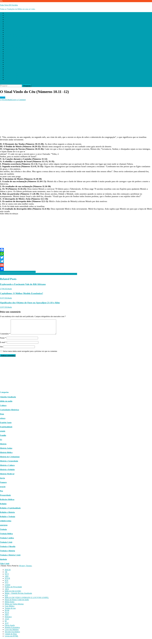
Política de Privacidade (13, 30)
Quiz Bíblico (9, 49)
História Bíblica (6, 452)
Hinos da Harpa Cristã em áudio (17, 43)
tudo (10, 100)
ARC (7, 20)
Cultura (3, 405)
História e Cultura (7, 465)
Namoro (3, 482)
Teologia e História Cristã (10, 555)
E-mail (3, 342)
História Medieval (7, 474)
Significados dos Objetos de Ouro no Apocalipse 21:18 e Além (30, 302)
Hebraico (8, 60)
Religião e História (7, 512)
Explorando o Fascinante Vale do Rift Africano (23, 284)
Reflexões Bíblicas (7, 499)
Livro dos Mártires (12, 73)
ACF (7, 67)
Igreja (2, 478)
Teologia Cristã (6, 542)
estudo (2, 431)
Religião (3, 504)
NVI (6, 26)
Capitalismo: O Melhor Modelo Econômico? (21, 293)
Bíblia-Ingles (9, 45)
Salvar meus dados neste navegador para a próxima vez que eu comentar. (30, 351)
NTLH (7, 22)
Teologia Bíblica (6, 534)
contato (7, 28)
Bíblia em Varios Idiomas (14, 47)
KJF (6, 39)
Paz (1, 491)
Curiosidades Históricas (9, 410)
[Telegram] (76, 261)
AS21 (7, 62)
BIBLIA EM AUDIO (13, 34)
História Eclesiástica (12, 71)
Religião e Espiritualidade (10, 508)
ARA (7, 32)
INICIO (8, 13)
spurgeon (3, 525)
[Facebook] (76, 250)
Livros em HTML (11, 79)
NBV (7, 58)
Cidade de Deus (11, 77)
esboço (2, 98)
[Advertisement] (71, 117)
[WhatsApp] (76, 254)
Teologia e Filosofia (7, 546)
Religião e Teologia (7, 517)
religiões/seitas (5, 521)
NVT (7, 17)
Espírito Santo (6, 423)
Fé (1, 440)
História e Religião (7, 470)
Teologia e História (7, 551)
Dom (2, 414)
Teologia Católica (7, 538)
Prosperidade (5, 495)
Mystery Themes (25, 566)
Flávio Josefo (10, 69)
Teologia (3, 529)
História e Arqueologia (9, 461)
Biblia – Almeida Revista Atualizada (18, 37)
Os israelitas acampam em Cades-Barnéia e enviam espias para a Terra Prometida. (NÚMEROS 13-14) (38, 274)
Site (1, 347)
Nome (3, 338)
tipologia (3, 559)
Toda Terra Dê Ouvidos (9, 5)
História (3, 444)
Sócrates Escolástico (12, 75)
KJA (6, 24)
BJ (6, 64)
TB (6, 15)
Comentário (5, 334)
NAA (7, 56)
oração (2, 487)
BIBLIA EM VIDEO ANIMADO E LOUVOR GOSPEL (27, 41)
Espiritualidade (6, 427)
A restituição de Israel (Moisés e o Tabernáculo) (18, 272)
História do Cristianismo (10, 457)
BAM (7, 54)
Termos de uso (10, 52)
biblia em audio (6, 401)
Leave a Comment (19, 100)
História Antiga (6, 448)
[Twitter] (76, 257)
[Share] (76, 269)
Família (3, 435)
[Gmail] (76, 265)
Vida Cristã (4, 564)
